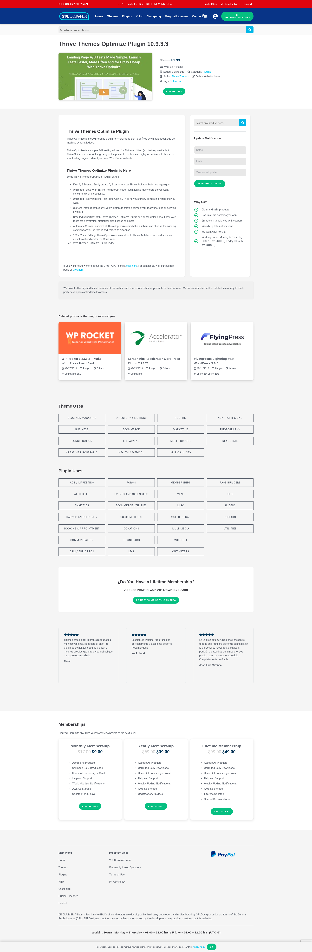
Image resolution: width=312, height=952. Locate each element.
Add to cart (174, 91)
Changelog (64, 888)
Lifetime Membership (221, 746)
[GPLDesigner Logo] (74, 16)
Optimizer (202, 373)
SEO (79, 373)
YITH (61, 881)
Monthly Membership (90, 746)
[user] (215, 16)
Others (100, 368)
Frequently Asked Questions (125, 867)
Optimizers (176, 81)
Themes (63, 867)
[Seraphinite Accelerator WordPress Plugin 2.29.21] (156, 338)
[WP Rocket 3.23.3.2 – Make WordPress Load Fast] (89, 338)
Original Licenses (68, 896)
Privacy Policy (117, 881)
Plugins (206, 71)
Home (61, 860)
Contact (62, 903)
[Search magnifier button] (250, 29)
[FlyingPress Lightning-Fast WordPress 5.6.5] (222, 338)
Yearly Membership (156, 746)
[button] (90, 806)
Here (217, 76)
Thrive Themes (180, 76)
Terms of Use (117, 874)
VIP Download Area (120, 860)
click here (131, 265)
